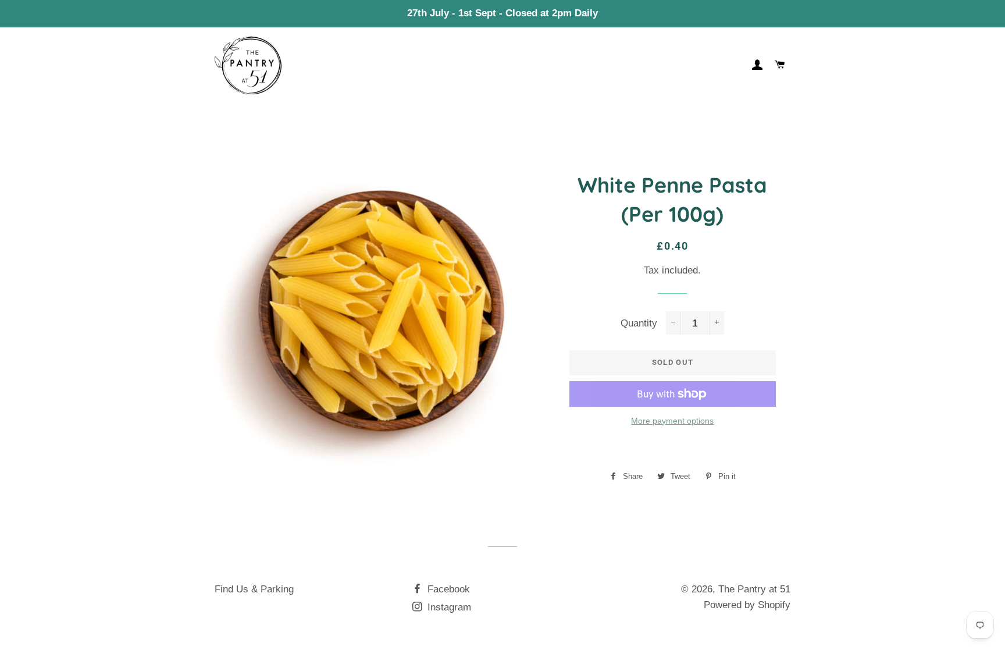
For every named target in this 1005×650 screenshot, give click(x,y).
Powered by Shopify (747, 604)
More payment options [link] (672, 420)
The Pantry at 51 (754, 589)
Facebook (447, 589)
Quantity (639, 323)
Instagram (448, 607)
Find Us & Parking (254, 589)
